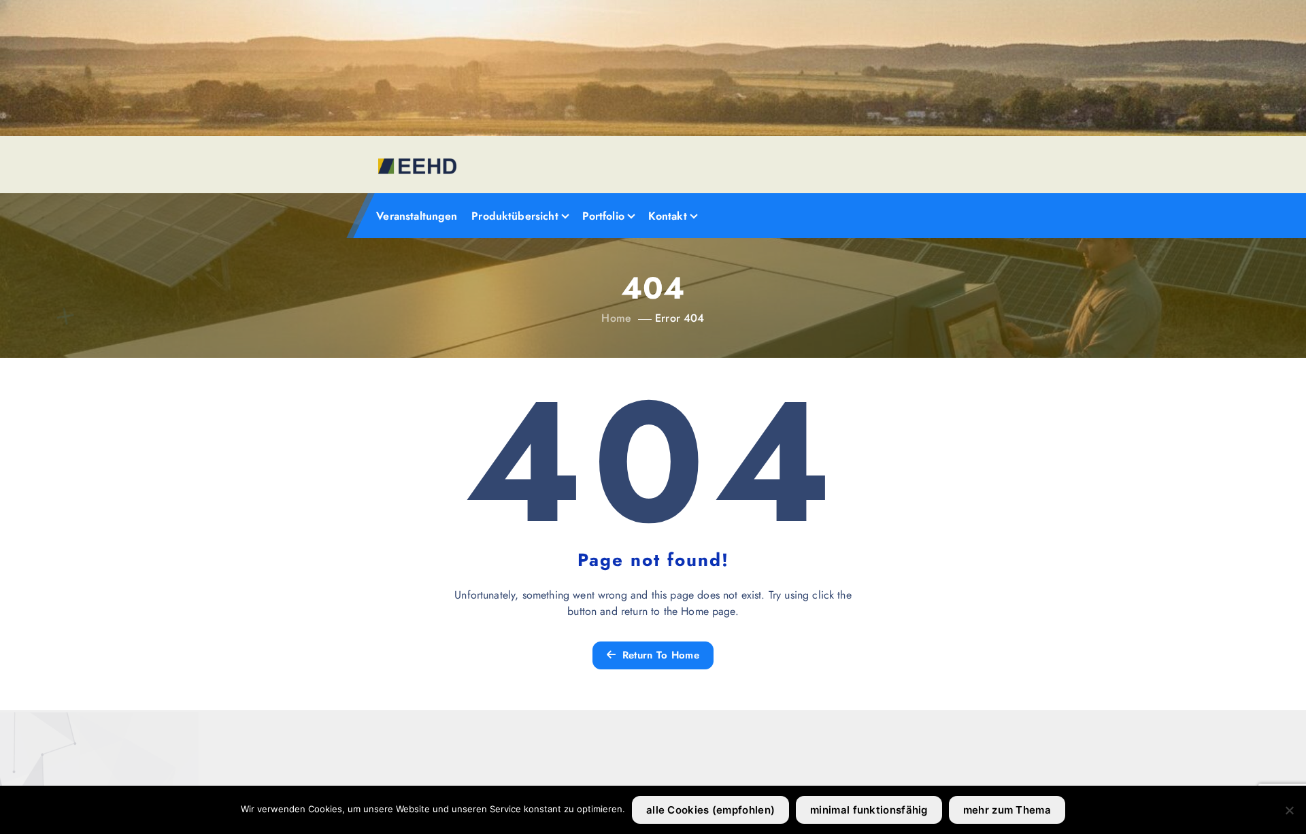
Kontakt (667, 216)
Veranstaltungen (416, 216)
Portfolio (603, 216)
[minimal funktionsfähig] (1289, 810)
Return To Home (658, 655)
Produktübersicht (514, 216)
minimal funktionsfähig (869, 809)
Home (616, 318)
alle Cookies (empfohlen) (710, 809)
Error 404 (679, 318)
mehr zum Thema (1007, 809)
